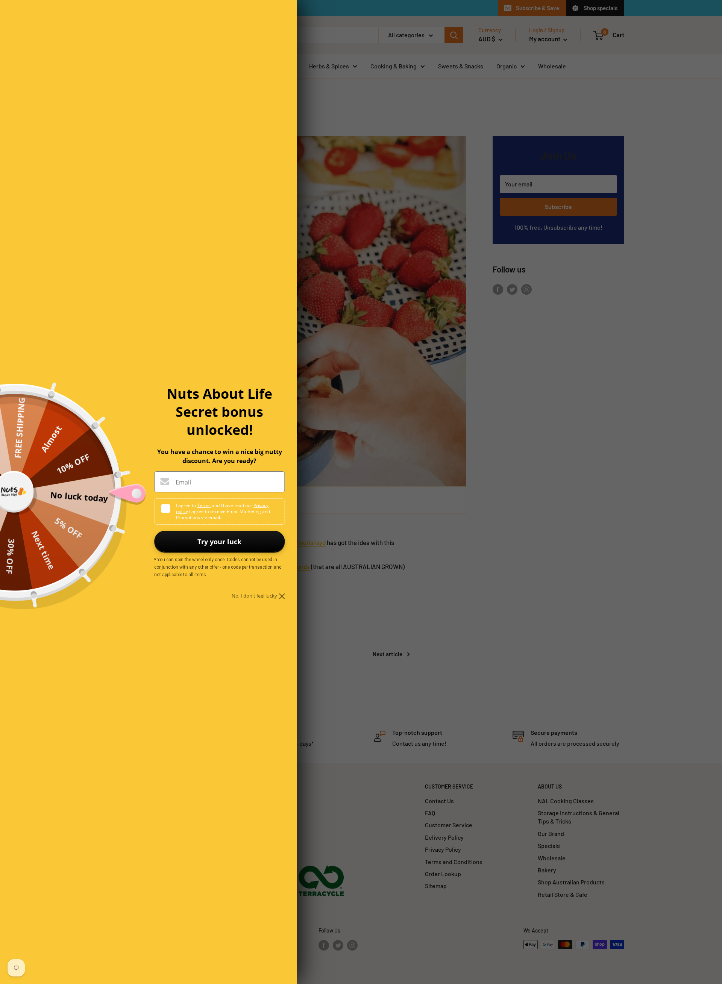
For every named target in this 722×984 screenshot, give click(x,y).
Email (183, 482)
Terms (204, 505)
